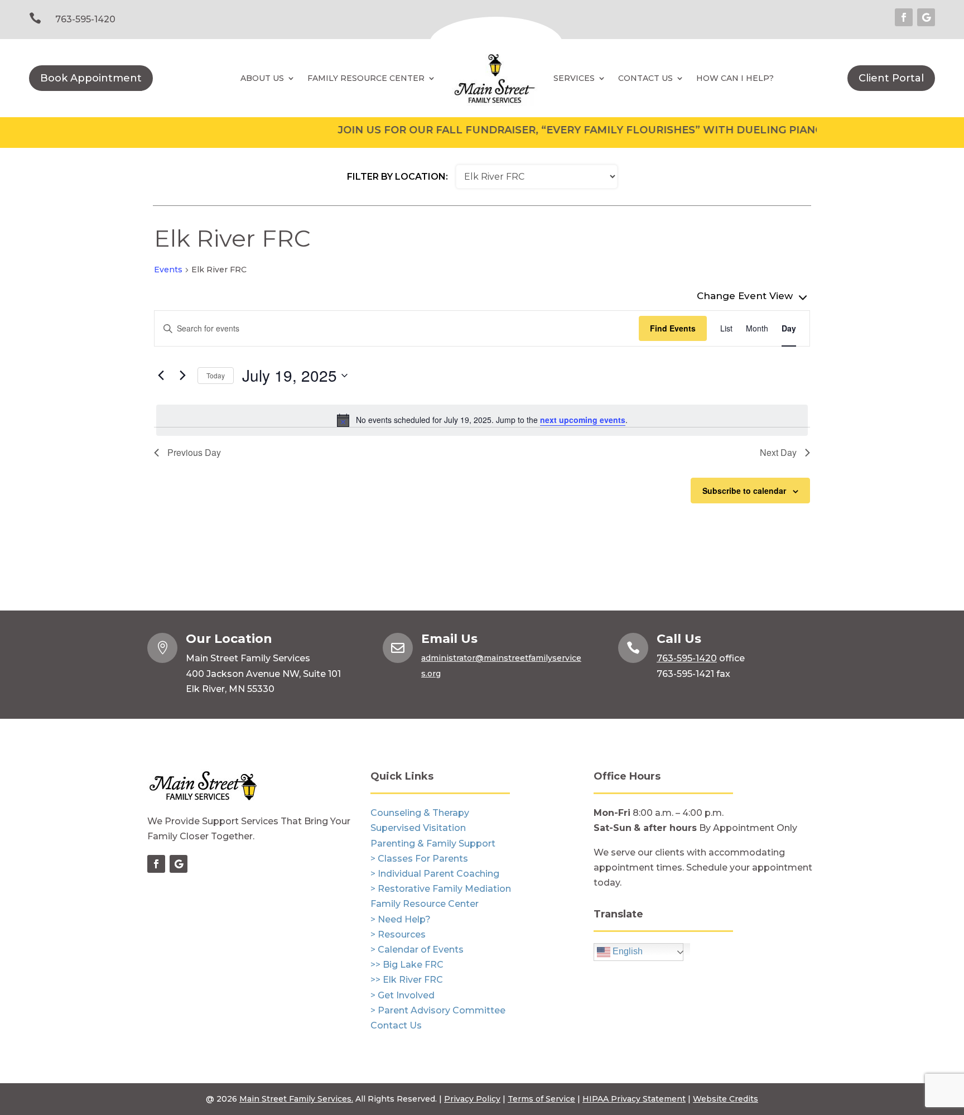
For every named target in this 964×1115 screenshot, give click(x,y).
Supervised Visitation (418, 828)
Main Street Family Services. (296, 1099)
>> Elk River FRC (406, 979)
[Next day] (182, 375)
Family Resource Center (366, 78)
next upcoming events (582, 419)
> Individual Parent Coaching (434, 873)
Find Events (673, 328)
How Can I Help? (735, 78)
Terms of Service (541, 1099)
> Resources (398, 934)
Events (168, 270)
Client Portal (891, 78)
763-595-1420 (85, 19)
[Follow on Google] (926, 17)
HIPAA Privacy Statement (634, 1099)
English (626, 952)
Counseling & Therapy (419, 813)
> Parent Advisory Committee (437, 1010)
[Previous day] (160, 375)
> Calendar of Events (417, 949)
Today (215, 375)
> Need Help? (400, 919)
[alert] (482, 420)
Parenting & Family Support (432, 843)
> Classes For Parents (419, 858)
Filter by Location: (397, 176)
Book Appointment (91, 78)
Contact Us (396, 1025)
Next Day (778, 452)
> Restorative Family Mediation (440, 888)
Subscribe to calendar (744, 490)
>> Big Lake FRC (407, 964)
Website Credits (725, 1099)
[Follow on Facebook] (904, 17)
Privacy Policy (472, 1099)
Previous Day (194, 452)
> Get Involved (402, 995)
